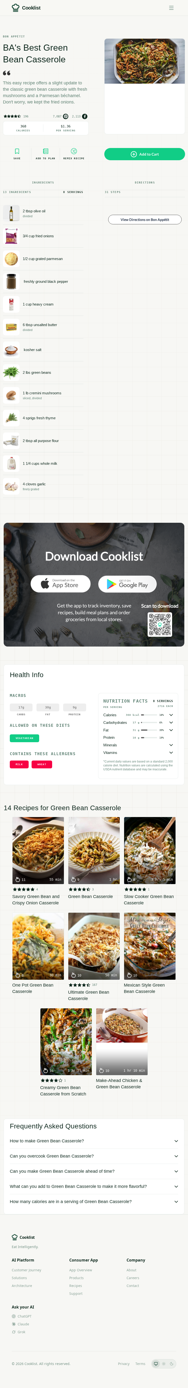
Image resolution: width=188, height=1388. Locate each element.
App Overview (80, 1270)
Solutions (19, 1277)
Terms (140, 1363)
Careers (133, 1277)
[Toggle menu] (171, 8)
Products (76, 1277)
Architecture (22, 1285)
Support (75, 1293)
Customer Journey (26, 1270)
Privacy (123, 1363)
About (131, 1270)
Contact (133, 1285)
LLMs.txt (105, 1363)
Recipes (75, 1285)
